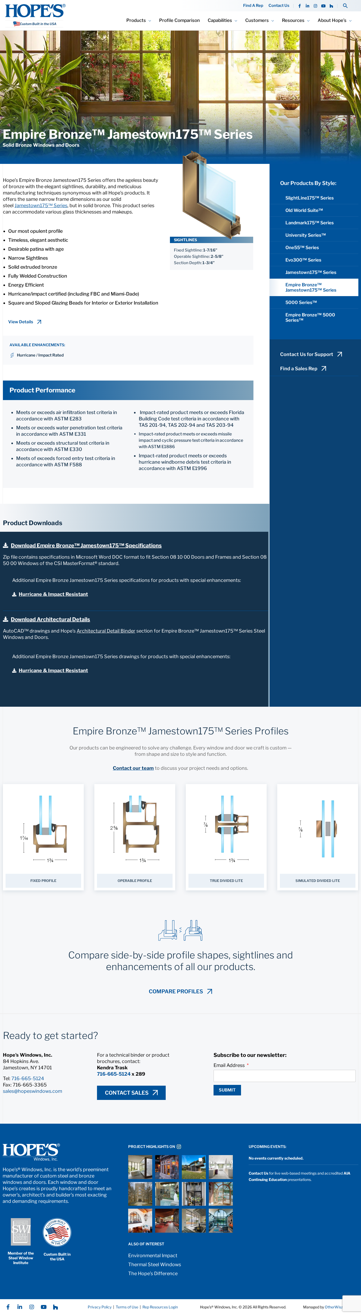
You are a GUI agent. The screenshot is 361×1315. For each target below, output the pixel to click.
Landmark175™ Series (309, 222)
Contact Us (279, 6)
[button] (345, 6)
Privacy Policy (100, 1307)
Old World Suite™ (304, 210)
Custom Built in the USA (57, 1256)
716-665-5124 (27, 1078)
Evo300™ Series (303, 260)
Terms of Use (126, 1307)
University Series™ (305, 235)
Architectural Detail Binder (106, 631)
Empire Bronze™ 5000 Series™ (310, 317)
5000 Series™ (301, 302)
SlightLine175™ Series (309, 198)
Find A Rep (253, 6)
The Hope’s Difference (153, 1273)
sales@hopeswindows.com (32, 1091)
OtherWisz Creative (341, 1307)
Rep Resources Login (160, 1307)
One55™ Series (302, 247)
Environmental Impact (152, 1255)
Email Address (230, 1065)
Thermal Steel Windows (154, 1264)
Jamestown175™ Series (41, 205)
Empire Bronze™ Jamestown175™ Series (310, 287)
